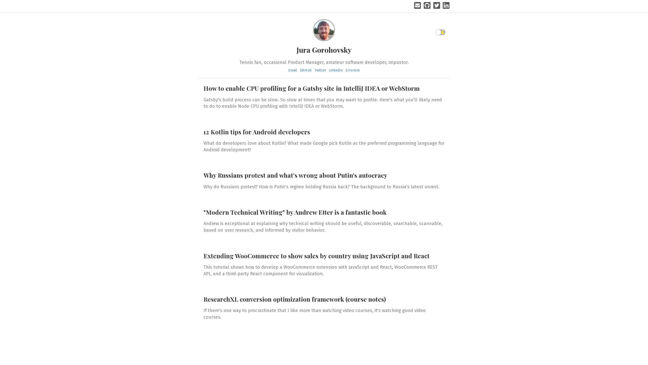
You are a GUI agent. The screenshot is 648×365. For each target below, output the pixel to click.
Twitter (320, 70)
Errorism (353, 70)
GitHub (306, 70)
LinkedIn (336, 70)
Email (292, 70)
